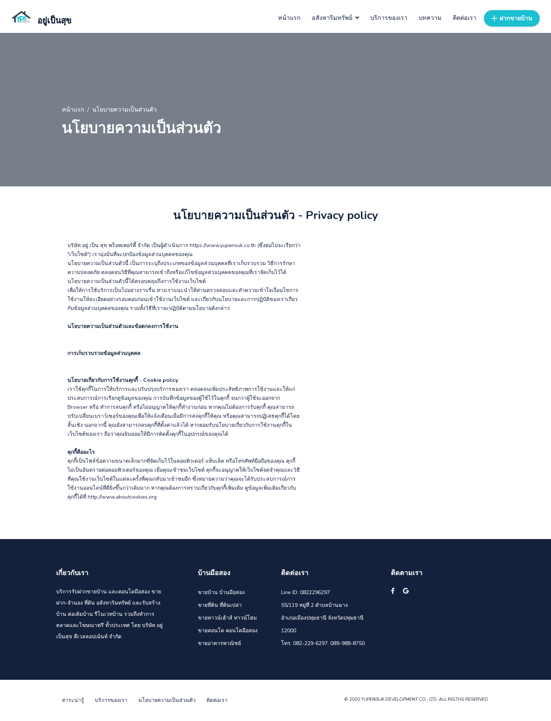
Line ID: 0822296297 (305, 592)
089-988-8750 (347, 643)
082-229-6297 (310, 643)
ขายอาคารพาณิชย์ (219, 643)
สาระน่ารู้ (73, 700)
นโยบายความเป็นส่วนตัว (167, 700)
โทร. (286, 643)
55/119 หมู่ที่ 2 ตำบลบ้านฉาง (314, 605)
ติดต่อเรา (217, 700)
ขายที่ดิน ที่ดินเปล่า (220, 605)
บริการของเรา (111, 700)
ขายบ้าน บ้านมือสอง (221, 592)
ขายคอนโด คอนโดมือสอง (228, 630)
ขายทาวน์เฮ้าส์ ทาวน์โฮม (227, 617)
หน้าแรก (73, 110)
